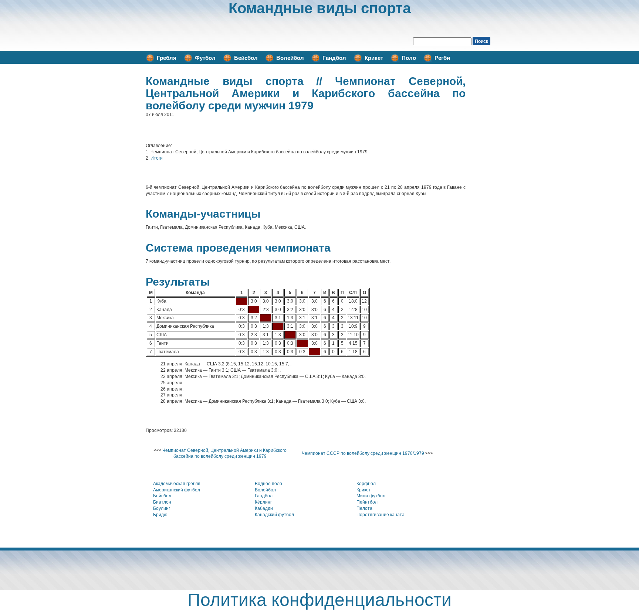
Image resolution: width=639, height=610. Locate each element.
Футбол (205, 58)
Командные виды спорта (320, 8)
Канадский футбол (274, 514)
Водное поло (268, 483)
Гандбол (334, 58)
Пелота (364, 508)
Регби (442, 58)
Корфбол (366, 483)
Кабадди (264, 508)
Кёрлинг (263, 502)
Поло (409, 58)
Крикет (374, 58)
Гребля (166, 58)
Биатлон (162, 502)
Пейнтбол (367, 502)
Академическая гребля (176, 483)
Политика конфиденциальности (319, 600)
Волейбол (290, 58)
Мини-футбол (370, 495)
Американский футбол (176, 490)
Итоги (157, 158)
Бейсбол (246, 58)
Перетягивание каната (380, 514)
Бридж (160, 514)
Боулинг (161, 508)
